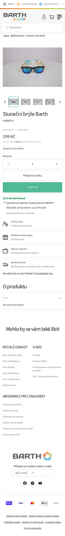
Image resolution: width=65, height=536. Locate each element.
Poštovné (18, 142)
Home (6, 36)
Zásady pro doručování (33, 522)
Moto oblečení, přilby (12, 355)
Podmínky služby (12, 522)
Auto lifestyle (9, 367)
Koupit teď (33, 187)
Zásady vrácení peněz (13, 422)
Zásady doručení (10, 410)
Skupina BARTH (40, 361)
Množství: (7, 156)
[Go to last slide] (5, 101)
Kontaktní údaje (53, 522)
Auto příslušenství (11, 373)
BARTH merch (17, 36)
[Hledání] (7, 27)
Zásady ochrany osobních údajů (18, 428)
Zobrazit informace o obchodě (20, 213)
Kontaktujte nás (43, 273)
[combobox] (32, 27)
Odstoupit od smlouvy (13, 416)
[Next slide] (60, 101)
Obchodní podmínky (12, 404)
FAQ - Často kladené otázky (45, 376)
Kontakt (36, 355)
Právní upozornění (11, 434)
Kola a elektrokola (11, 379)
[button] (44, 17)
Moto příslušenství (11, 361)
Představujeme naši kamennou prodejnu (47, 369)
